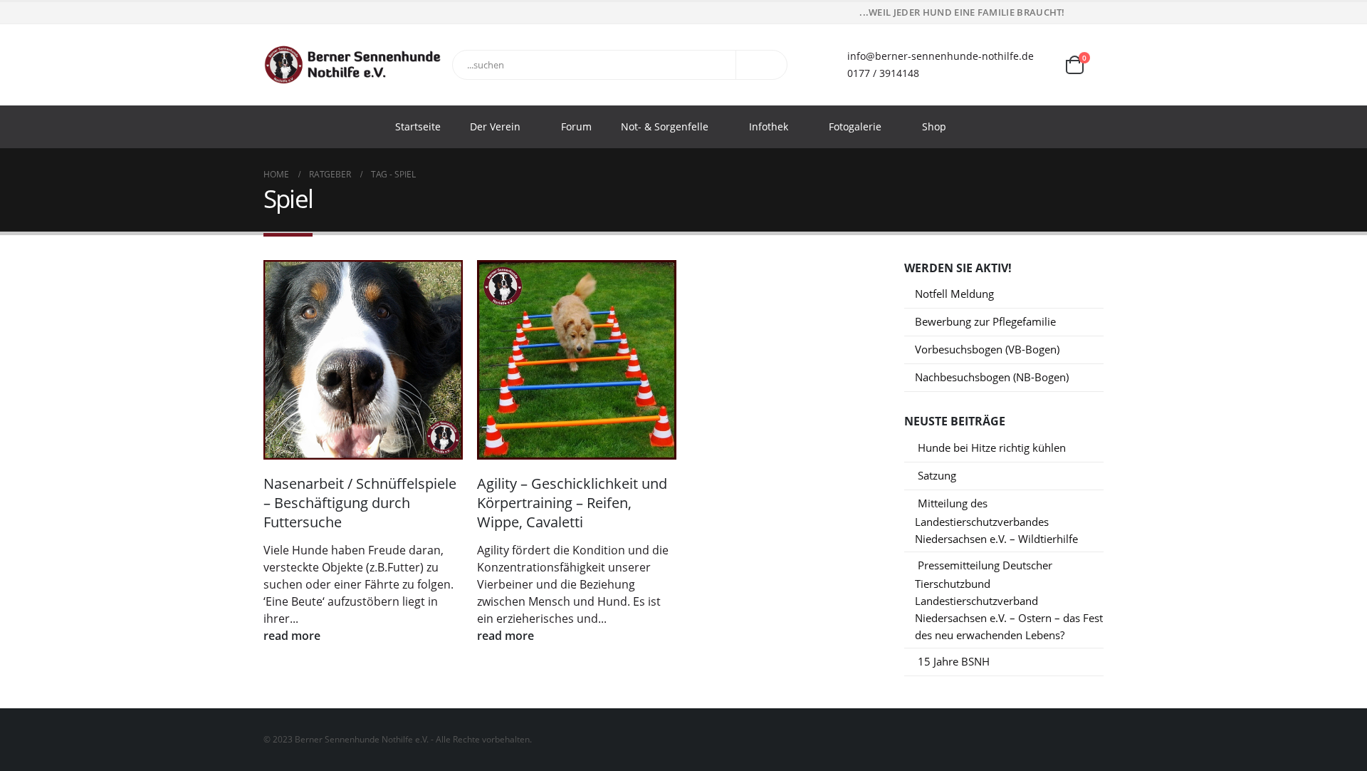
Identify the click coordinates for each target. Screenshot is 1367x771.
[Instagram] (1094, 13)
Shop (934, 126)
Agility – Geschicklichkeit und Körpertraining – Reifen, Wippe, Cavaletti (572, 503)
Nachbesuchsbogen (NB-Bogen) (992, 377)
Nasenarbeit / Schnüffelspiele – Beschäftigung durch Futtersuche (359, 503)
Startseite (418, 126)
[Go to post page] (363, 360)
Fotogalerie (855, 126)
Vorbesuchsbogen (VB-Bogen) (987, 349)
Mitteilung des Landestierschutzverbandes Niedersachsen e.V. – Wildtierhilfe (996, 521)
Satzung (937, 475)
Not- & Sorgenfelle (664, 126)
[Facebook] (1074, 13)
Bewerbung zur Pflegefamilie (985, 321)
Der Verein (495, 126)
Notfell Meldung (954, 293)
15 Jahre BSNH (954, 661)
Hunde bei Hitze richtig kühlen (992, 447)
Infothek (768, 126)
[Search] (765, 65)
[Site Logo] (352, 64)
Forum (576, 126)
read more (293, 635)
